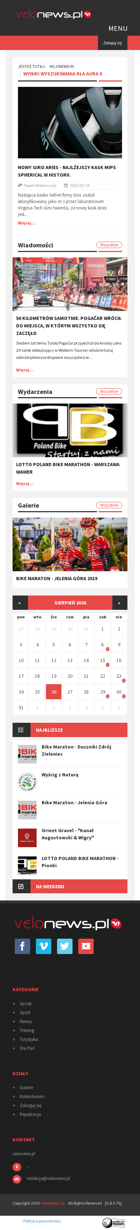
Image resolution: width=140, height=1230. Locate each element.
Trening (27, 1030)
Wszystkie (109, 244)
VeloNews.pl (62, 66)
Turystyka (29, 1039)
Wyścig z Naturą (60, 774)
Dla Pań (27, 1048)
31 (86, 629)
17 (21, 676)
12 (53, 660)
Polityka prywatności (42, 1221)
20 (70, 676)
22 (102, 676)
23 (118, 676)
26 (53, 691)
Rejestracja (30, 1114)
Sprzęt (26, 1004)
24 (21, 691)
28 (37, 629)
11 (37, 660)
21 (86, 676)
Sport (25, 1012)
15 (102, 660)
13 (70, 660)
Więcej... (27, 223)
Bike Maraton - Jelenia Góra (74, 802)
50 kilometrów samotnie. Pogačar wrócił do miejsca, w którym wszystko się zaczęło (68, 325)
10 (21, 660)
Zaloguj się (30, 1105)
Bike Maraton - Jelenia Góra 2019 (56, 578)
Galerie (26, 1088)
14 (86, 660)
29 (53, 629)
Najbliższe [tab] (49, 730)
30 (70, 629)
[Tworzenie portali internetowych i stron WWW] (114, 1220)
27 (21, 629)
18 (37, 676)
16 (118, 660)
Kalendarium (32, 1096)
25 (37, 691)
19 (53, 676)
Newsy (26, 1021)
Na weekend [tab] (50, 886)
